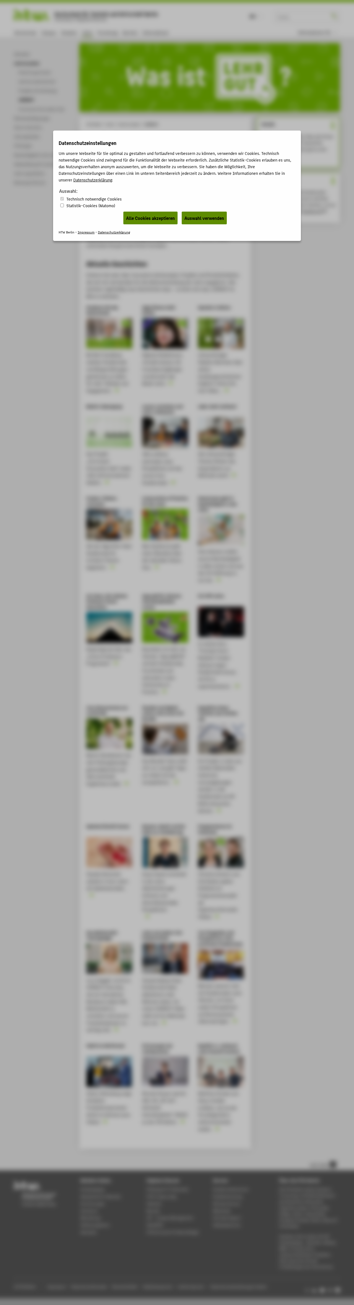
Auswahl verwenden (204, 218)
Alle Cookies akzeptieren (150, 218)
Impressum (86, 232)
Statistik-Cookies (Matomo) (90, 205)
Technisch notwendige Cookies (94, 199)
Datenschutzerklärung (92, 179)
